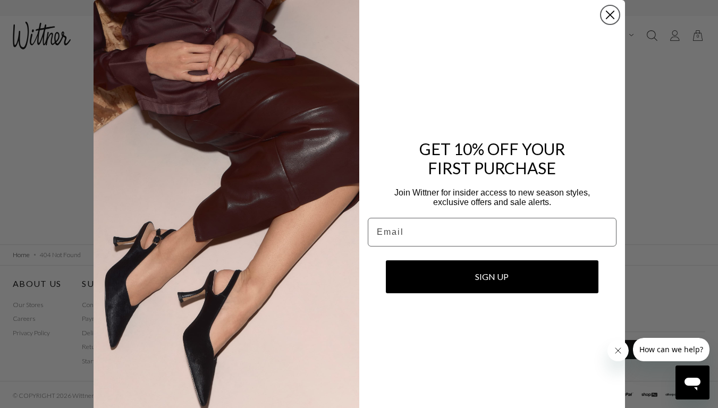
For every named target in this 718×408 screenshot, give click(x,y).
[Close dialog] (610, 14)
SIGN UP (492, 276)
